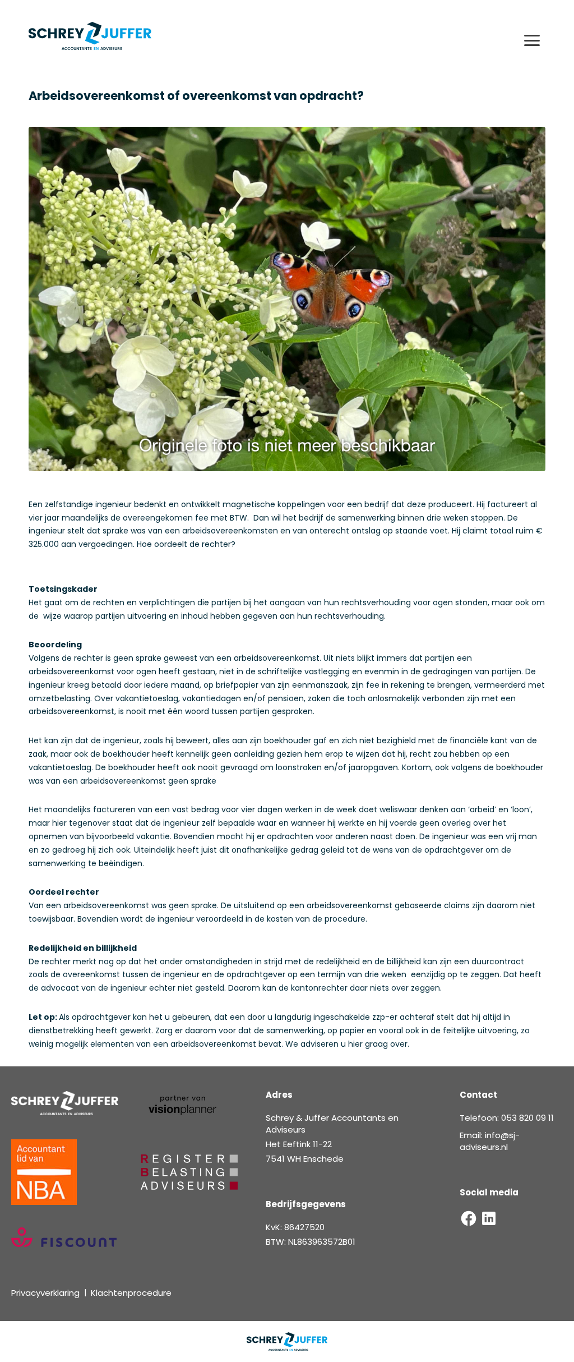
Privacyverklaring (45, 1293)
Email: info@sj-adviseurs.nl (490, 1141)
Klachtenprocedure (131, 1293)
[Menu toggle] (532, 40)
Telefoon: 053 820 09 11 (507, 1118)
